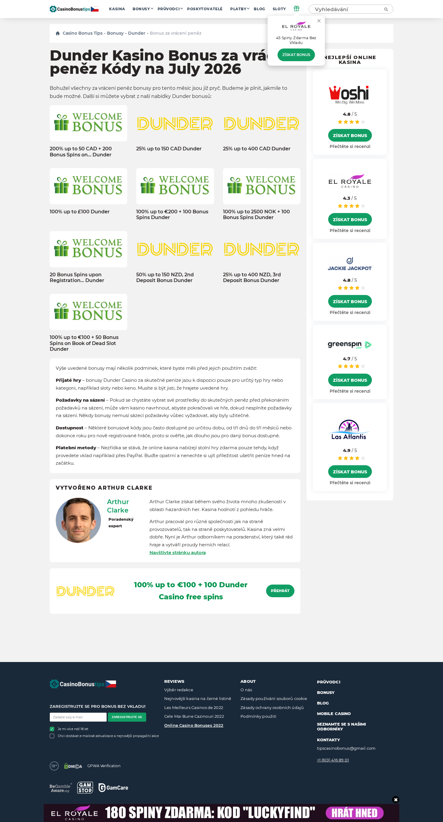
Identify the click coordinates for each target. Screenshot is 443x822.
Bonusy (141, 9)
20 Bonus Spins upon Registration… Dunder (77, 277)
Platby (238, 9)
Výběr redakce (178, 689)
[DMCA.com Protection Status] (73, 766)
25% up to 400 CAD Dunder (257, 149)
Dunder (136, 33)
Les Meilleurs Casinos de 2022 (193, 707)
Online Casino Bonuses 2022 (193, 725)
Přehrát (280, 591)
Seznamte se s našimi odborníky (341, 726)
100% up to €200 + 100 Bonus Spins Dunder (172, 214)
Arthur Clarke (118, 506)
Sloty (279, 9)
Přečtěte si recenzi (350, 146)
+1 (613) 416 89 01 (333, 760)
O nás (246, 689)
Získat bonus (296, 55)
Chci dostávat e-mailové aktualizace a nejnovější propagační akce (108, 736)
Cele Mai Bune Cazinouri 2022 (194, 716)
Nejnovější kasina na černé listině (197, 698)
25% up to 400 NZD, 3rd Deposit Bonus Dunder (252, 277)
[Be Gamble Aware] (61, 787)
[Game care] (113, 787)
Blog (259, 9)
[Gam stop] (85, 788)
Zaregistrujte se (127, 717)
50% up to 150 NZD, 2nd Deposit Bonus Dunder (165, 277)
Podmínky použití (258, 716)
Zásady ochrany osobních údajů (272, 707)
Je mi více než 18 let (73, 729)
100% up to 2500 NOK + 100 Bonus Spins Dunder (256, 214)
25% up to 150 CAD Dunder (169, 149)
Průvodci (169, 9)
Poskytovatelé (205, 9)
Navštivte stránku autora (177, 552)
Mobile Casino (334, 713)
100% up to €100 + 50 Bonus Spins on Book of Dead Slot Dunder (84, 343)
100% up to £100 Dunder (80, 212)
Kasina (117, 9)
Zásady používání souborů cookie (273, 698)
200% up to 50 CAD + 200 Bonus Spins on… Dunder (81, 151)
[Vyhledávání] (385, 9)
